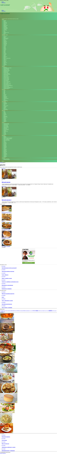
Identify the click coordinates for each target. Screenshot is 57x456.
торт (2, 311)
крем (20, 310)
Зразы (5, 50)
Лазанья (5, 54)
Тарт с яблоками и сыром (6, 229)
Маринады (5, 128)
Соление (5, 106)
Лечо (4, 104)
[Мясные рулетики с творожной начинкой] (8, 352)
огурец (31, 310)
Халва (5, 121)
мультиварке (27, 310)
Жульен (5, 49)
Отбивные (5, 59)
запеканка (9, 310)
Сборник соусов (6, 123)
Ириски (5, 113)
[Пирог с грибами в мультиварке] (6, 432)
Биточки (5, 40)
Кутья (4, 115)
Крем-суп (5, 23)
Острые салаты (6, 77)
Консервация (6, 109)
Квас (4, 92)
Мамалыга (5, 56)
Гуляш (5, 46)
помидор (43, 310)
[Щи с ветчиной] (7, 362)
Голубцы (5, 45)
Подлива (5, 63)
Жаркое (5, 48)
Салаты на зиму (6, 86)
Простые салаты (6, 79)
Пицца (5, 148)
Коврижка (5, 156)
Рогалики (5, 143)
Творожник (5, 154)
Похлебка (5, 26)
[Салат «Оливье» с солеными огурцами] (8, 372)
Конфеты (5, 114)
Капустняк (5, 22)
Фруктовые (5, 96)
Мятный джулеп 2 (6, 200)
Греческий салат (6, 68)
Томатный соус (6, 127)
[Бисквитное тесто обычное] (8, 402)
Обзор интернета (6, 158)
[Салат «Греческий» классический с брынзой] (7, 412)
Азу (4, 35)
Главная (1, 162)
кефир (15, 310)
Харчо (5, 31)
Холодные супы (6, 32)
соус (53, 310)
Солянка (5, 29)
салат (50, 310)
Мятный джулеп (6, 182)
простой (46, 310)
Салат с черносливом (7, 83)
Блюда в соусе (6, 129)
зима (11, 310)
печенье (33, 310)
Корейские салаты (7, 70)
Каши (4, 51)
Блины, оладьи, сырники (8, 138)
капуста (13, 310)
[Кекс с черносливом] (6, 342)
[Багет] (7, 220)
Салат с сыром (6, 82)
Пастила (5, 118)
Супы (3, 19)
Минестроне (6, 25)
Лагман (5, 24)
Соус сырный (6, 125)
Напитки (3, 89)
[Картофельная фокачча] (7, 237)
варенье (2, 310)
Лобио (5, 55)
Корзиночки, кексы (7, 140)
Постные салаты (6, 78)
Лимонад (5, 97)
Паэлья (5, 61)
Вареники (5, 43)
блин (0, 310)
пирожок (39, 310)
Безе (4, 111)
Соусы (3, 122)
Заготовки (4, 101)
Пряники (5, 147)
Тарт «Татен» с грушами (6, 246)
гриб (4, 310)
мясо (30, 310)
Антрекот (5, 36)
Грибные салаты (6, 69)
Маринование (6, 105)
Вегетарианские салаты (7, 67)
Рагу (4, 65)
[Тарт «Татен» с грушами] (7, 245)
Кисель (5, 95)
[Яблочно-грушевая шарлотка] (7, 211)
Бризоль (5, 42)
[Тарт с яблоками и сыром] (7, 228)
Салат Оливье (6, 80)
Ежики (5, 47)
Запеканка (5, 153)
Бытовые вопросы (7, 159)
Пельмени (5, 62)
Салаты (3, 66)
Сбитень (5, 94)
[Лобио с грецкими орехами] (7, 332)
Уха (4, 30)
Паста (5, 60)
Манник (5, 152)
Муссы (5, 117)
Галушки (5, 44)
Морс (4, 93)
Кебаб (5, 52)
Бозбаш (5, 20)
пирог (37, 310)
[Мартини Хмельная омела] (7, 322)
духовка (6, 310)
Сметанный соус (6, 124)
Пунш (4, 90)
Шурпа (5, 33)
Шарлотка (5, 151)
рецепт (47, 310)
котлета (18, 310)
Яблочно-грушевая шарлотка (6, 212)
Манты (5, 57)
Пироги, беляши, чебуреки (8, 137)
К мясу (5, 132)
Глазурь (5, 155)
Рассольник (5, 27)
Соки (4, 99)
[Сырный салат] (6, 422)
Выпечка (3, 135)
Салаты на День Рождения (8, 85)
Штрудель (5, 150)
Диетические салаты (7, 74)
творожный (55, 310)
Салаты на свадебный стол (8, 87)
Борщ (4, 21)
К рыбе (5, 133)
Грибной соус (6, 131)
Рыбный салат (6, 72)
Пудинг (5, 119)
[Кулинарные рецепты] (5, 8)
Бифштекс (5, 41)
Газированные (6, 98)
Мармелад (5, 116)
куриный (22, 310)
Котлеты (5, 53)
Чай (4, 91)
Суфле (5, 157)
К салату (5, 134)
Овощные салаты (6, 76)
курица (24, 310)
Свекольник (5, 28)
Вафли (5, 136)
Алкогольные (6, 100)
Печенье (5, 141)
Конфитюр (5, 103)
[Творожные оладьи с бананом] (8, 392)
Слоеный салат (6, 88)
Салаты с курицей (7, 73)
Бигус (4, 39)
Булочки (5, 144)
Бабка (5, 37)
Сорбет (5, 120)
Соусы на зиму (6, 126)
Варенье (5, 102)
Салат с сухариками (7, 81)
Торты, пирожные (6, 139)
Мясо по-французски (7, 58)
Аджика (5, 107)
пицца (41, 310)
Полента (5, 64)
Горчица (5, 130)
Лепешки (5, 146)
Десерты (3, 110)
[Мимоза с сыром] (7, 382)
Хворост (5, 142)
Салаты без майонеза (7, 84)
